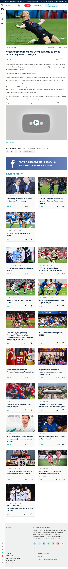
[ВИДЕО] (52, 185)
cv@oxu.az (9, 555)
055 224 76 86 (10, 562)
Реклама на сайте (43, 553)
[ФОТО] (20, 319)
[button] (43, 5)
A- (57, 59)
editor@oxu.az (10, 560)
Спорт (9, 206)
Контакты (41, 556)
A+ (62, 59)
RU (2, 9)
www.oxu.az (10, 143)
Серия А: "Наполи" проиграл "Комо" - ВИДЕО (45, 1)
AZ (2, 5)
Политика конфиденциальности (48, 559)
